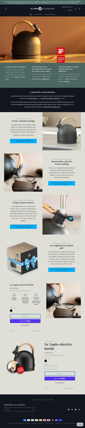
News (46, 400)
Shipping (18, 290)
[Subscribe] (32, 409)
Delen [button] (47, 388)
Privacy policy (34, 423)
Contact (51, 400)
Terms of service (65, 423)
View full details (35, 331)
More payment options (25, 325)
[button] (6, 8)
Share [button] (13, 331)
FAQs (42, 400)
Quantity (46, 364)
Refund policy (41, 423)
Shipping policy (73, 423)
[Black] (11, 310)
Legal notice (57, 423)
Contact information (49, 423)
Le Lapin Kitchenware (17, 423)
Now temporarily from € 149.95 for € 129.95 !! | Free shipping (23, 141)
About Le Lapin (35, 400)
